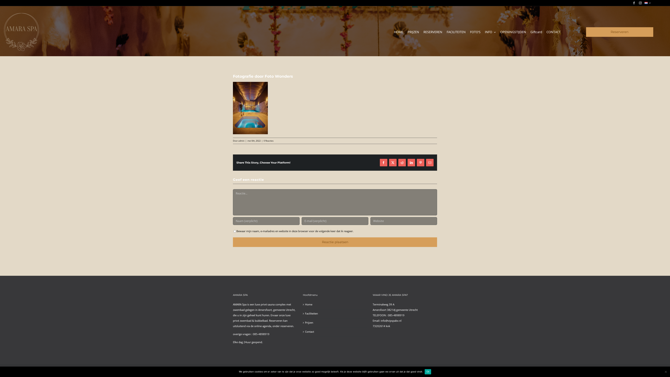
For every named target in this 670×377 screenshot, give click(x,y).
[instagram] (640, 3)
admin (241, 140)
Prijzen (309, 322)
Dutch (648, 3)
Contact (309, 331)
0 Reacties (269, 140)
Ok (428, 371)
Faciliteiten (311, 313)
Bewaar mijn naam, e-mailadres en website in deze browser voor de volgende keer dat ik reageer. (294, 231)
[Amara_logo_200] (21, 14)
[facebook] (634, 3)
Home (308, 304)
